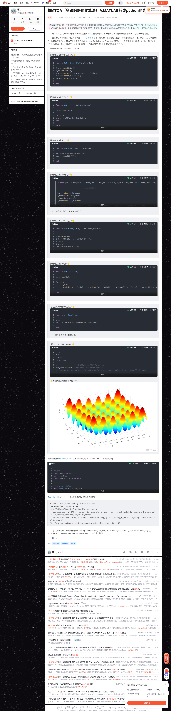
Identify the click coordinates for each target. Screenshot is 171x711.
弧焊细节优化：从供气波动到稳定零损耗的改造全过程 (26, 56)
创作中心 (151, 3)
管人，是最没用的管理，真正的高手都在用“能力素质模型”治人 (26, 80)
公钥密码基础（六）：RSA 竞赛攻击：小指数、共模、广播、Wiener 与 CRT (26, 74)
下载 (21, 3)
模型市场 (47, 3)
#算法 (73, 544)
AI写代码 (133, 58)
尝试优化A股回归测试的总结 (27, 101)
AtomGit (36, 3)
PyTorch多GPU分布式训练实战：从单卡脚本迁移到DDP (26, 68)
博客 (15, 3)
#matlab (56, 544)
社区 (27, 3)
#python (65, 544)
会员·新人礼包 (131, 3)
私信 (35, 29)
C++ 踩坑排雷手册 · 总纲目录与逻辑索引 (25, 62)
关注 (59, 552)
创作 (162, 3)
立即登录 (147, 703)
